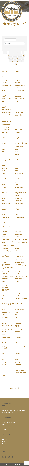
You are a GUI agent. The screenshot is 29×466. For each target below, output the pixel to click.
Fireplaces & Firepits (20, 173)
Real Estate (4, 298)
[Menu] (26, 11)
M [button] (23, 55)
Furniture (4, 182)
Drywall (16, 149)
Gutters (4, 198)
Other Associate (5, 271)
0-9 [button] (5, 52)
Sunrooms (4, 342)
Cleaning (17, 101)
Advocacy (4, 429)
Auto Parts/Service (6, 85)
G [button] (8, 55)
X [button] (20, 61)
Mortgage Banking (6, 255)
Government (17, 195)
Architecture (18, 76)
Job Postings (5, 424)
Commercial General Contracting (19, 113)
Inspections (17, 208)
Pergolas (17, 281)
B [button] (12, 52)
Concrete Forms (5, 132)
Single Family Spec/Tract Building (8, 330)
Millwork (17, 248)
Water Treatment (6, 369)
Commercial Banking (19, 106)
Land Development (19, 217)
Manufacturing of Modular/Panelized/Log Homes (7, 241)
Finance (3, 173)
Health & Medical (6, 203)
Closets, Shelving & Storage (6, 106)
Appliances (4, 76)
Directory (4, 439)
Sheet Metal (5, 317)
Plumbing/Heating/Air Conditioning (7, 286)
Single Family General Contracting (20, 322)
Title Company (5, 347)
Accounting (4, 71)
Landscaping (5, 230)
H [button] (11, 55)
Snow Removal (18, 329)
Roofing (3, 308)
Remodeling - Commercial (21, 298)
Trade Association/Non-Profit (20, 347)
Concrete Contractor (7, 127)
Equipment (17, 163)
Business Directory (7, 387)
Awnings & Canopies (20, 85)
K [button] (18, 55)
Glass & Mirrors (5, 192)
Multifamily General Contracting (19, 263)
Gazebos (4, 187)
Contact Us (17, 388)
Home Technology (19, 203)
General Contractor (19, 187)
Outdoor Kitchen (19, 271)
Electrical (17, 154)
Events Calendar (15, 387)
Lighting (4, 234)
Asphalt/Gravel (5, 80)
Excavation (4, 168)
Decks (3, 137)
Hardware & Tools (19, 198)
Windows (4, 375)
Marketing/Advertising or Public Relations (21, 240)
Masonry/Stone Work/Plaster (5, 249)
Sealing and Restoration (20, 308)
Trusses (4, 353)
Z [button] (16, 64)
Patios (3, 281)
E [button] (20, 52)
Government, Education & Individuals (20, 192)
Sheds (16, 312)
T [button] (9, 61)
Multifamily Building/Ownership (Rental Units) (6, 264)
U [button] (12, 61)
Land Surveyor (18, 225)
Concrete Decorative (20, 127)
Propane (4, 293)
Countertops (18, 132)
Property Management (20, 293)
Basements (4, 90)
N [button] (9, 58)
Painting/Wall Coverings (7, 276)
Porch (16, 286)
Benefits (4, 443)
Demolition (17, 137)
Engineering (4, 163)
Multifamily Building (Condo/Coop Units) (19, 255)
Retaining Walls (18, 303)
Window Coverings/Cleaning (19, 369)
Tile (16, 342)
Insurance (17, 212)
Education (4, 154)
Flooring (4, 178)
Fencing (17, 168)
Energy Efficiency (6, 159)
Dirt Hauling (4, 142)
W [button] (17, 61)
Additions (17, 71)
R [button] (20, 58)
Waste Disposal (5, 362)
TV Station (17, 353)
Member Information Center (8, 422)
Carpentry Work (5, 101)
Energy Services (18, 159)
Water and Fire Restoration (18, 363)
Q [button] (17, 58)
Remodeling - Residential (8, 303)
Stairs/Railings (18, 337)
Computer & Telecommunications (7, 120)
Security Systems (6, 312)
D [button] (17, 52)
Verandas (17, 358)
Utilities (4, 358)
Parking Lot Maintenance (21, 276)
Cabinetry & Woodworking (18, 95)
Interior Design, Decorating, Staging (6, 218)
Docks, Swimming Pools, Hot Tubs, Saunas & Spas (21, 142)
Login (3, 441)
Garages (17, 182)
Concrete (17, 120)
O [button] (12, 58)
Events (3, 446)
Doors (3, 149)
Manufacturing (18, 234)
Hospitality (4, 208)
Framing (17, 178)
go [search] (15, 47)
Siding (16, 317)
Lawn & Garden (18, 230)
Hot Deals (21, 387)
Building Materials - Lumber (6, 95)
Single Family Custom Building (7, 322)
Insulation (4, 212)
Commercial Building (6, 112)
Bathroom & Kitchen (20, 90)
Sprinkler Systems (6, 337)
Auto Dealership (19, 80)
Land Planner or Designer (8, 225)
